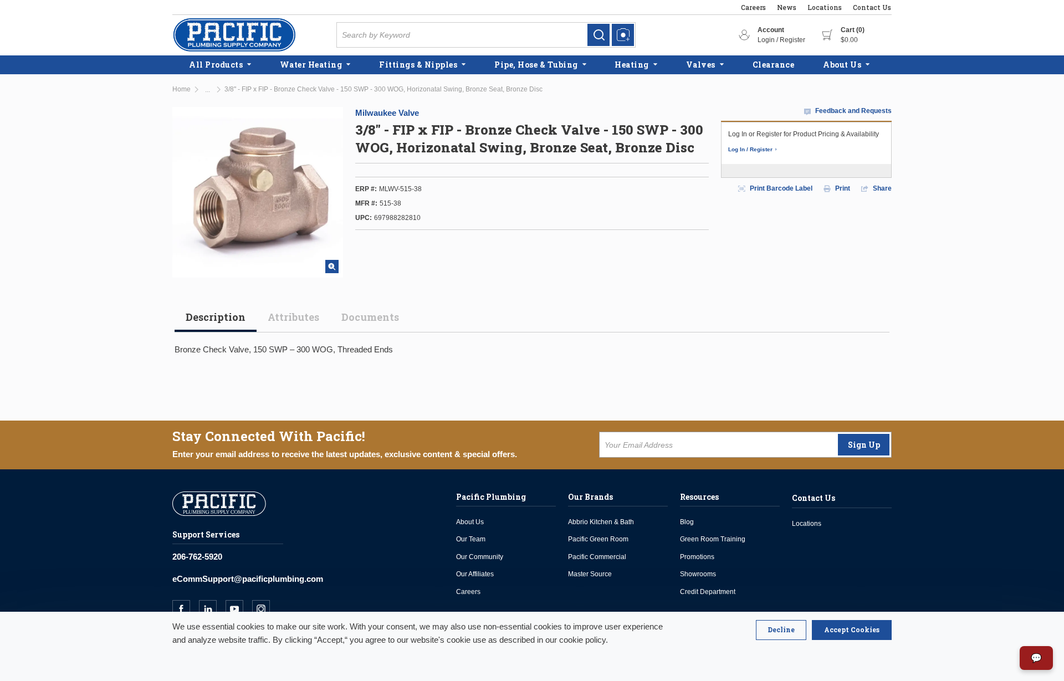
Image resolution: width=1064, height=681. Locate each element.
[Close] (781, 630)
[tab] (216, 321)
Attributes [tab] (293, 317)
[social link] (185, 609)
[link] (598, 35)
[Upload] (623, 35)
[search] (598, 35)
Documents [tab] (370, 317)
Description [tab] (215, 317)
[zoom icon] (332, 266)
